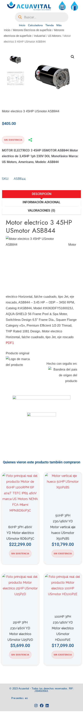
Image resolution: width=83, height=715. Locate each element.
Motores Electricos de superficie (32, 30)
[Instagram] (36, 705)
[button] (72, 56)
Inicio (22, 25)
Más (59, 25)
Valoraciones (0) (41, 210)
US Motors (54, 35)
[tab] (41, 194)
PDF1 (10, 342)
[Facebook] (41, 705)
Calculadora (35, 25)
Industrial (39, 35)
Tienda (49, 25)
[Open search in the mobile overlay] (42, 17)
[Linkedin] (47, 705)
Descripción (41, 194)
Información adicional (41, 202)
